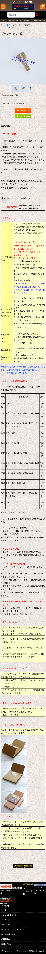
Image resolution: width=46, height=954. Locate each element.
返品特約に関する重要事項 (13, 104)
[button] (3, 6)
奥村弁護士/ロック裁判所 (5, 904)
